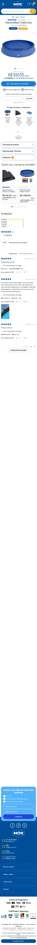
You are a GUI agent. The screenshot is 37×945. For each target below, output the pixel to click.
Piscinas (22, 17)
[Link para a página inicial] (13, 17)
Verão (17, 17)
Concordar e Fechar (18, 941)
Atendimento (11, 841)
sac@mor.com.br (11, 846)
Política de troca (29, 89)
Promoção (23, 29)
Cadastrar (18, 816)
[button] (11, 89)
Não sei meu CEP (18, 102)
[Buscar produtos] (33, 11)
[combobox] (18, 11)
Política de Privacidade (22, 937)
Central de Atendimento (28, 4)
